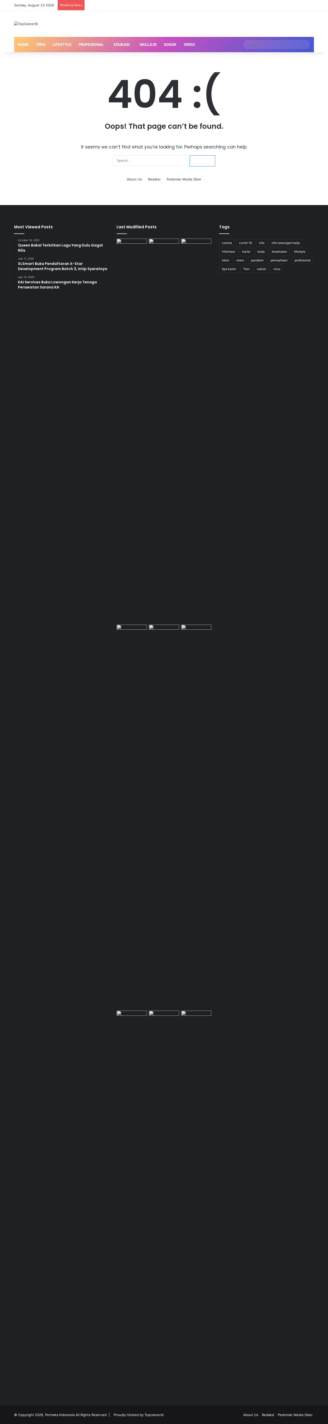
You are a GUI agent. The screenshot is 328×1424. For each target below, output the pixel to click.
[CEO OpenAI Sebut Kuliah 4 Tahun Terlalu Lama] (132, 1203)
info (261, 243)
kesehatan (279, 251)
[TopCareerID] (26, 24)
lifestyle (299, 251)
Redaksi (154, 179)
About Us (134, 179)
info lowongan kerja (286, 243)
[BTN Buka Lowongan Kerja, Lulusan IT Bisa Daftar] (164, 817)
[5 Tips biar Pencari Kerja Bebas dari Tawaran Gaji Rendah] (196, 1203)
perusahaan (279, 260)
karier (246, 251)
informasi (228, 251)
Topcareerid (154, 1415)
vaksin (261, 269)
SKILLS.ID (148, 44)
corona (227, 243)
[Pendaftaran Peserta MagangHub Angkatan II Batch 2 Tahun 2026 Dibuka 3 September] (164, 431)
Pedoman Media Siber (184, 179)
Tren (40, 44)
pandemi (257, 260)
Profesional (91, 44)
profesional (303, 260)
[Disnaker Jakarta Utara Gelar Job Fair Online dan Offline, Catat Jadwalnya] (132, 633)
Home (23, 44)
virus (276, 269)
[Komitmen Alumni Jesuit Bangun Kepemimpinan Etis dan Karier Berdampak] (196, 633)
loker (225, 260)
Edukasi (122, 44)
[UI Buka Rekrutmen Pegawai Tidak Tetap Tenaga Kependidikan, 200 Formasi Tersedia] (196, 431)
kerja (261, 251)
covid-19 (245, 243)
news (240, 260)
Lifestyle (62, 44)
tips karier (229, 269)
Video (189, 44)
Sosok (170, 44)
